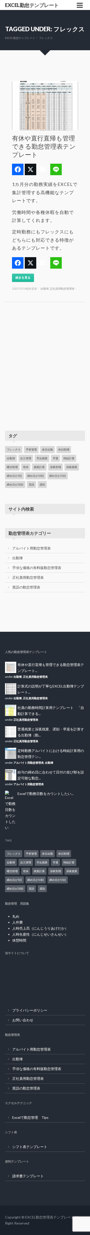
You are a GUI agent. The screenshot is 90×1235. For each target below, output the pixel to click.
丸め (15, 916)
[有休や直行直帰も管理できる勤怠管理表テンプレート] (45, 105)
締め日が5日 (14, 475)
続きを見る (23, 277)
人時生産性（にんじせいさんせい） (40, 934)
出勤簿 (44, 288)
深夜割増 (55, 467)
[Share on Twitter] (30, 169)
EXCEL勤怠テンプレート (32, 5)
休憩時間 (19, 940)
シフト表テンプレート (29, 1147)
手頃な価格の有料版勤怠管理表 (36, 568)
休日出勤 (47, 449)
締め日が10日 (35, 475)
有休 (25, 467)
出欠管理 (25, 458)
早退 (55, 458)
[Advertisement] (45, 372)
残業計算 (39, 467)
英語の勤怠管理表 (26, 587)
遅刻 (42, 484)
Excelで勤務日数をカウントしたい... (46, 793)
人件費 (17, 922)
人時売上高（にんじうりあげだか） (40, 928)
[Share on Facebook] (18, 169)
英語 (31, 484)
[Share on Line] (56, 169)
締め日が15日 (57, 475)
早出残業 (42, 458)
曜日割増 (12, 467)
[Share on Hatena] (43, 169)
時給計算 (69, 458)
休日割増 (63, 449)
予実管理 (31, 449)
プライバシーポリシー (29, 1010)
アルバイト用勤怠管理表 (31, 548)
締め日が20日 (15, 484)
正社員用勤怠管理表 (62, 288)
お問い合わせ (22, 1020)
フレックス (13, 449)
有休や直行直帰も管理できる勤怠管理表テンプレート (44, 146)
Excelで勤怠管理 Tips (30, 1117)
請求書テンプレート (28, 1176)
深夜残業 (71, 467)
